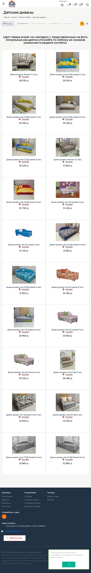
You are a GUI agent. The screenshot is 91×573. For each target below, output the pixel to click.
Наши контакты (8, 523)
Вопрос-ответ (53, 496)
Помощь (28, 496)
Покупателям (30, 493)
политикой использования (73, 555)
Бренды (50, 500)
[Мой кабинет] (62, 5)
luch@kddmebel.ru (13, 531)
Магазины (6, 503)
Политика (6, 506)
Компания (6, 493)
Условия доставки (32, 503)
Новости (5, 500)
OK (69, 564)
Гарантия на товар (33, 506)
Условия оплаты (32, 500)
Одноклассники (4, 516)
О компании (7, 496)
